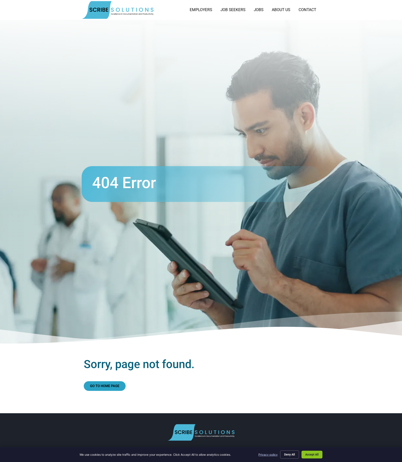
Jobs (261, 10)
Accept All (312, 454)
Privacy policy (268, 454)
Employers (203, 10)
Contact (309, 10)
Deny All (289, 454)
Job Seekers (235, 10)
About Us (283, 10)
